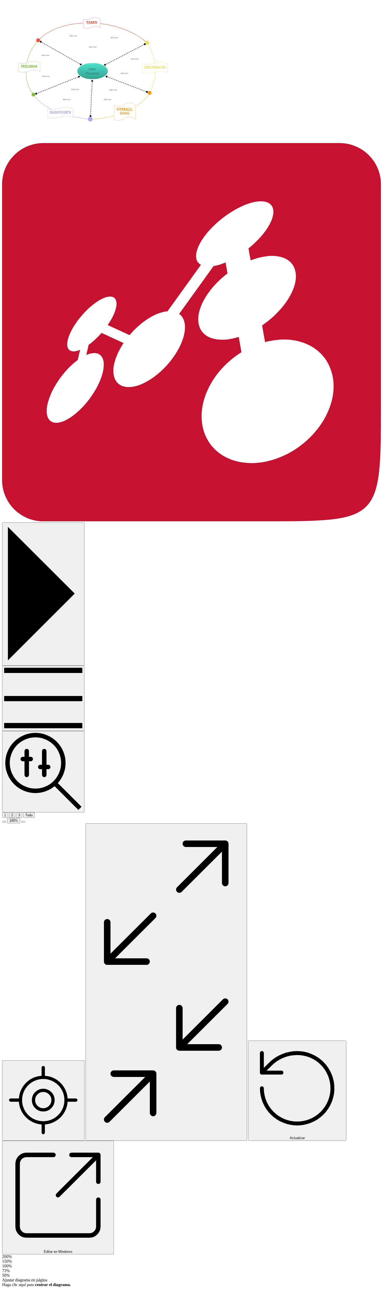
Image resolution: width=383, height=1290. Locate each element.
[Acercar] (23, 822)
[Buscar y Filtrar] (43, 771)
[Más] (43, 698)
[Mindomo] (191, 520)
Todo (29, 815)
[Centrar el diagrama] (43, 1100)
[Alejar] (4, 822)
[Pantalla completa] (166, 982)
